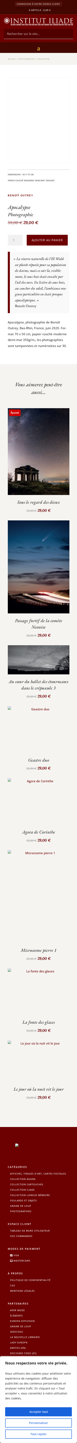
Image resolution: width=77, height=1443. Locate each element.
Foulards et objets (23, 1200)
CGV (12, 1285)
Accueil (12, 58)
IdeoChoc (16, 1331)
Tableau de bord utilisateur (30, 1230)
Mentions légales (22, 1290)
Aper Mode (17, 1310)
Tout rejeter (38, 1434)
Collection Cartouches (26, 1184)
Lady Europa (19, 1342)
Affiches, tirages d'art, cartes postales (38, 1173)
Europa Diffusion (22, 1321)
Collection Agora (23, 1179)
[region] (38, 1399)
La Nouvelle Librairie (25, 1337)
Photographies (26, 58)
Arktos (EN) (18, 1347)
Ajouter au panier (47, 240)
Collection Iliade (22, 1189)
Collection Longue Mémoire (30, 1195)
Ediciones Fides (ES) (23, 1353)
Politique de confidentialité (30, 1280)
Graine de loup (20, 1205)
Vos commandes (21, 1236)
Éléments (16, 1315)
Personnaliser (38, 1423)
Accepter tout (38, 1412)
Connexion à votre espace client (38, 3)
